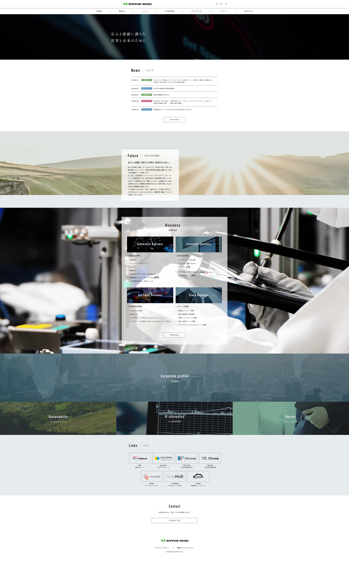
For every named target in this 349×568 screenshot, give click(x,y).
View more (174, 119)
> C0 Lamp (181, 263)
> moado (190, 272)
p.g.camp (163, 465)
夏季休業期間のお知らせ (162, 95)
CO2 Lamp (186, 465)
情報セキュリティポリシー (185, 548)
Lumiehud (174, 483)
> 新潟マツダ (133, 314)
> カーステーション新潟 (151, 321)
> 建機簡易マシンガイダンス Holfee (141, 277)
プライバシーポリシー (162, 548)
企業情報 (99, 11)
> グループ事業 (182, 306)
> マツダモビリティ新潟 (147, 318)
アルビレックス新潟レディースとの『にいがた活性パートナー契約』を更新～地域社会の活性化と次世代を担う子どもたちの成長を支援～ (183, 81)
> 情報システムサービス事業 (187, 318)
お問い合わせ (248, 11)
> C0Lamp (181, 267)
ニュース (145, 11)
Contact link (174, 520)
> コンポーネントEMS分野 (186, 260)
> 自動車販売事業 (134, 306)
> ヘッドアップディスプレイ (139, 263)
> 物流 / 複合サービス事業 (186, 321)
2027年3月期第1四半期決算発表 (164, 88)
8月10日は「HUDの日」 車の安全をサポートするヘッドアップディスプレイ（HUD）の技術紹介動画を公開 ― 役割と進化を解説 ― (182, 102)
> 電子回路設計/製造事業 (186, 314)
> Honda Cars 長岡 (135, 310)
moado (151, 483)
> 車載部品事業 (133, 255)
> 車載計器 (132, 260)
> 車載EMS (132, 270)
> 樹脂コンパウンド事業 (185, 310)
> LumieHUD (181, 275)
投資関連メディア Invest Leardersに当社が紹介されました (173, 109)
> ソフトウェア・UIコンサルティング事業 (191, 325)
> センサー (132, 267)
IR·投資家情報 (169, 11)
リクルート (223, 11)
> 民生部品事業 (182, 255)
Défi (139, 465)
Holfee (198, 483)
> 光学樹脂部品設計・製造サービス (141, 281)
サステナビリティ (197, 11)
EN (221, 4)
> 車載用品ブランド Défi (137, 274)
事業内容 (122, 11)
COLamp (210, 465)
